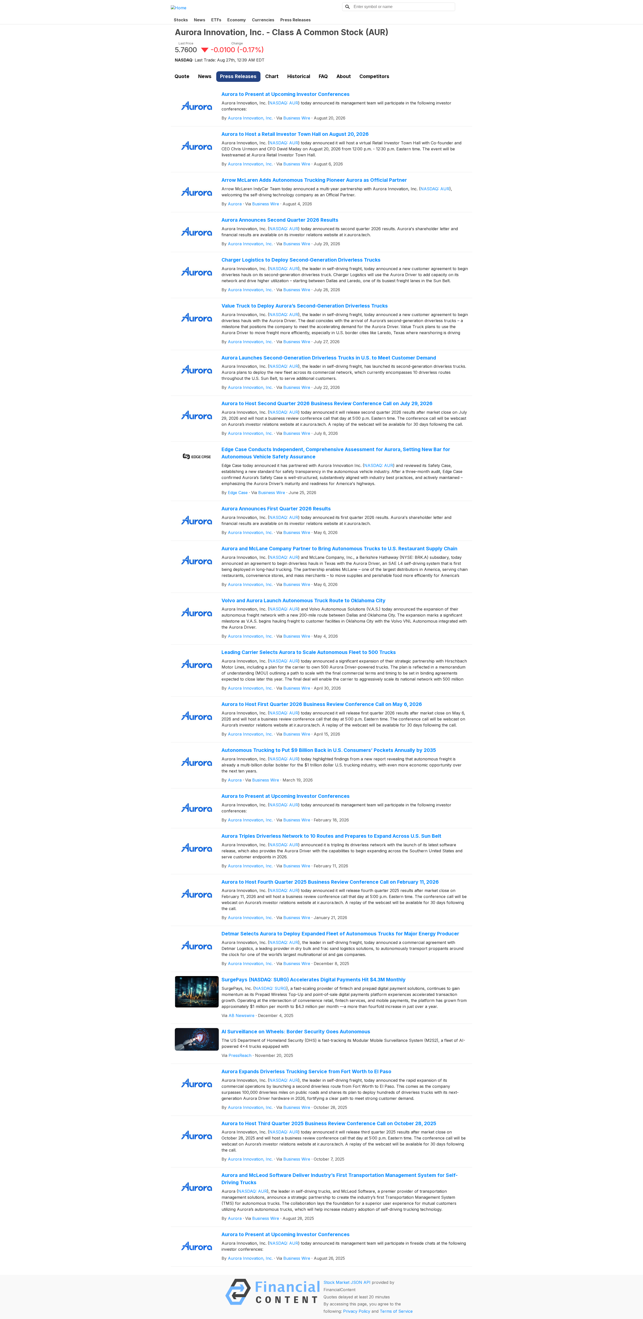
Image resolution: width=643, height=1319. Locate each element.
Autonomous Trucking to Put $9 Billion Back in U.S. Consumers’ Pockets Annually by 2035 (329, 750)
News (199, 19)
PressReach (240, 1055)
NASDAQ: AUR (283, 102)
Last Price (186, 43)
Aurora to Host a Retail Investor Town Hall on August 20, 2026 (295, 134)
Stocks (181, 19)
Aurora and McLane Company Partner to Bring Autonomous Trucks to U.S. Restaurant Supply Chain (339, 549)
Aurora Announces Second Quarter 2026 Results (280, 220)
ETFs (216, 19)
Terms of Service (396, 1311)
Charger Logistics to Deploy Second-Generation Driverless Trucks (301, 260)
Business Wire (296, 118)
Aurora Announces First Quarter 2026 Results (276, 509)
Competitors (374, 76)
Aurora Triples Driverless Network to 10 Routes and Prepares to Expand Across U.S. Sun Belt (331, 836)
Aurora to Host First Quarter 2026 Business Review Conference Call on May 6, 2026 (322, 704)
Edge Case (238, 492)
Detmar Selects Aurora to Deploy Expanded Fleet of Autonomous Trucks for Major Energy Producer (340, 934)
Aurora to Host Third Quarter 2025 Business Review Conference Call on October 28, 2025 (329, 1123)
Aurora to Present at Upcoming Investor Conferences (286, 94)
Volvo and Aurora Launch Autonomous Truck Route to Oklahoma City (304, 600)
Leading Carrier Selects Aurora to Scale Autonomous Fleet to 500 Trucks (309, 652)
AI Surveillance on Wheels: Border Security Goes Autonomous (296, 1032)
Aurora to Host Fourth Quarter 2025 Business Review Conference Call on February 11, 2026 (330, 882)
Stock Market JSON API (347, 1282)
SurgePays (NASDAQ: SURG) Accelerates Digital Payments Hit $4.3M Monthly (314, 980)
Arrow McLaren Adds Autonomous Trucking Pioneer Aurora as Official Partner (314, 180)
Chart (272, 76)
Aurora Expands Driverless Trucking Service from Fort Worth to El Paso (306, 1071)
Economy (236, 19)
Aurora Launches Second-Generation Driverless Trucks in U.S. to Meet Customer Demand (329, 358)
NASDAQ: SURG (270, 988)
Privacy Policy (356, 1311)
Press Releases (295, 19)
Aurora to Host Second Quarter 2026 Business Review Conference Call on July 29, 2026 (327, 403)
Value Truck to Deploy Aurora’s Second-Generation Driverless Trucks (305, 306)
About (344, 76)
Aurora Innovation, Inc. (250, 118)
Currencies (263, 19)
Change (237, 43)
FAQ (323, 76)
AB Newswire (241, 1015)
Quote (182, 76)
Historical (298, 76)
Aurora (235, 203)
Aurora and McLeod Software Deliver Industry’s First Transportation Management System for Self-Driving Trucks (340, 1178)
